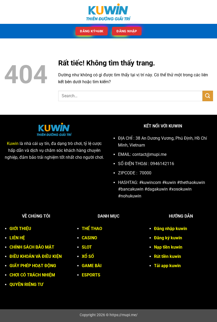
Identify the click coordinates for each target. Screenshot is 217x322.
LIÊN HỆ (17, 237)
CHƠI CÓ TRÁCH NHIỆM (32, 274)
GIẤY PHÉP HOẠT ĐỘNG (33, 265)
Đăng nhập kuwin (170, 228)
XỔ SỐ (88, 256)
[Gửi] (207, 96)
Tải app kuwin (167, 265)
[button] (7, 11)
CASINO (89, 237)
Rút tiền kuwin (167, 256)
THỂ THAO (92, 228)
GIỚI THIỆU (20, 228)
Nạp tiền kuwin (168, 247)
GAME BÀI (92, 265)
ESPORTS (91, 274)
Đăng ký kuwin (168, 237)
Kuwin (13, 143)
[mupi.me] (108, 11)
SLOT (87, 247)
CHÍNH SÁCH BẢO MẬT (32, 247)
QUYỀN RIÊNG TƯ (26, 284)
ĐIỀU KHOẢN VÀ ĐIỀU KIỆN (36, 256)
